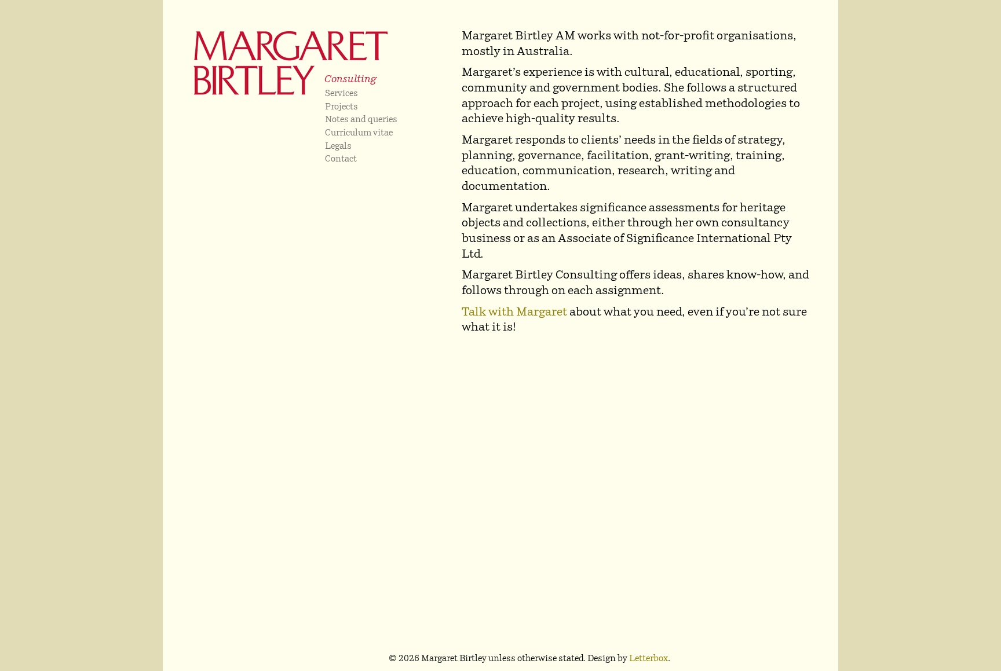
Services (341, 94)
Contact (341, 159)
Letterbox (648, 659)
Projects (341, 107)
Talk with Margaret (514, 312)
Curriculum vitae (359, 133)
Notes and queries (361, 120)
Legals (338, 146)
